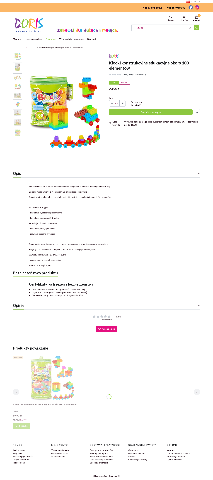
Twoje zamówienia (60, 450)
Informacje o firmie (176, 456)
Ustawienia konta (59, 453)
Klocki (30, 47)
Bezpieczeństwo (21, 459)
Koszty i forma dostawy (101, 456)
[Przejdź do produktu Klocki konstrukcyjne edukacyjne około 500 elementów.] (52, 378)
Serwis (131, 456)
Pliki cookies (19, 462)
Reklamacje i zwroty (137, 459)
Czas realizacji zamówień (101, 459)
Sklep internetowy (105, 476)
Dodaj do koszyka (150, 112)
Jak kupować (19, 450)
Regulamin (18, 453)
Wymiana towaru (136, 453)
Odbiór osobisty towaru (178, 453)
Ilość (111, 98)
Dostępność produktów (101, 450)
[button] (196, 27)
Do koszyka (22, 425)
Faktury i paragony (99, 453)
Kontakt (171, 450)
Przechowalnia (58, 456)
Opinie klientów (174, 459)
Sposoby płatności (99, 462)
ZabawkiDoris (18, 47)
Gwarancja (133, 450)
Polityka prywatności (23, 456)
